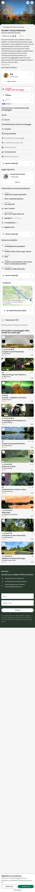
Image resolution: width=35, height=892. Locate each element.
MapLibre (23, 300)
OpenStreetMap (7, 303)
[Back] (3, 2)
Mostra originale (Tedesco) (9, 67)
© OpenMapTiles (14, 302)
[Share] (27, 2)
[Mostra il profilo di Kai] (30, 74)
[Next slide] (31, 341)
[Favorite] (32, 2)
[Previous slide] (3, 341)
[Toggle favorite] (3, 337)
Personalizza (17, 890)
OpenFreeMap (7, 302)
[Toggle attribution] (31, 300)
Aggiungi (17, 182)
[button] (17, 295)
